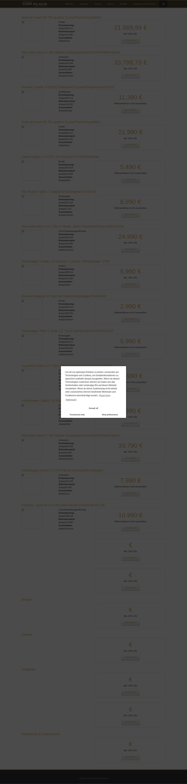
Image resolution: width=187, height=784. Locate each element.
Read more (104, 395)
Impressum (71, 400)
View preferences (110, 414)
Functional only (77, 414)
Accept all (93, 408)
